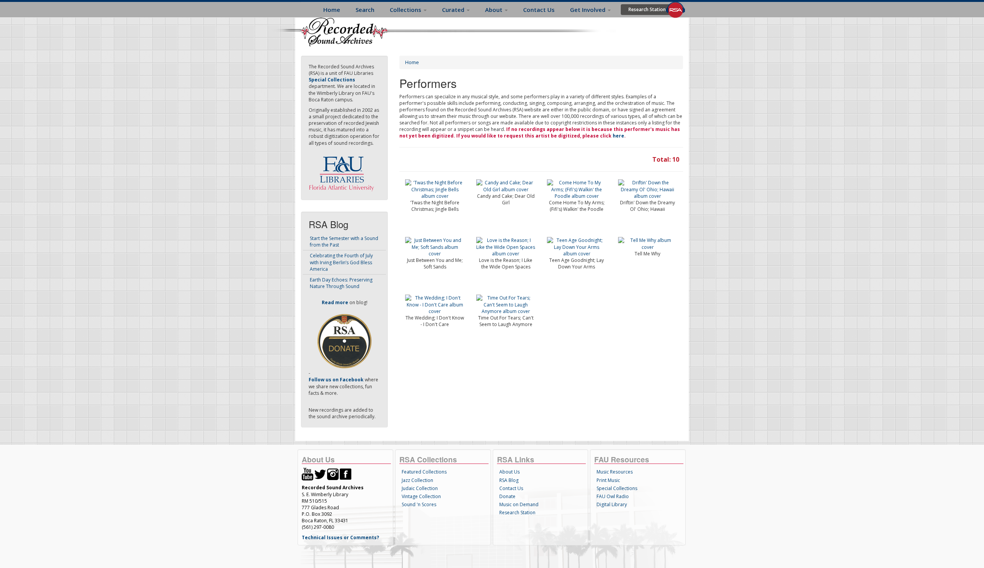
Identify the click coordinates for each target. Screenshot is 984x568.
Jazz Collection (417, 480)
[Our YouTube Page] (307, 473)
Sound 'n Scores (419, 504)
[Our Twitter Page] (320, 473)
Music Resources (615, 472)
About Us (509, 472)
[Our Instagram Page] (333, 473)
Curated (454, 9)
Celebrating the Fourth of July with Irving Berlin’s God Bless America (341, 262)
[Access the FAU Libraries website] (343, 170)
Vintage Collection (421, 496)
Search (365, 9)
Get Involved (588, 9)
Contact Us (539, 9)
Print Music (608, 480)
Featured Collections (424, 472)
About (494, 9)
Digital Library (612, 504)
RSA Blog (509, 480)
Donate (507, 496)
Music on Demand (519, 504)
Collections (406, 9)
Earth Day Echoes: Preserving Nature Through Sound (341, 283)
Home (331, 9)
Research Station (647, 9)
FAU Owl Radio (613, 496)
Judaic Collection (420, 488)
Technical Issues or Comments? (340, 537)
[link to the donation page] (344, 341)
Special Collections (617, 488)
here (618, 135)
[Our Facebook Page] (345, 473)
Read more (335, 302)
